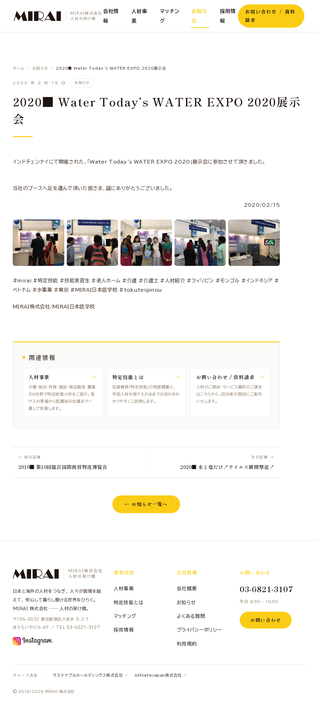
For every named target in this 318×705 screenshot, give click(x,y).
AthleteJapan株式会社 (158, 675)
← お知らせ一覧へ (146, 504)
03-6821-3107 (266, 588)
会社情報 (111, 16)
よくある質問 (191, 616)
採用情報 (228, 16)
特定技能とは (128, 602)
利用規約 (187, 643)
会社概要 (187, 588)
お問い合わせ (265, 620)
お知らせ (199, 16)
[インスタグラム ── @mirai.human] (32, 641)
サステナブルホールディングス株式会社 (88, 675)
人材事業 (139, 16)
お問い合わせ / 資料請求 (270, 16)
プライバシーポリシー (199, 629)
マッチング (169, 16)
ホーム (19, 68)
